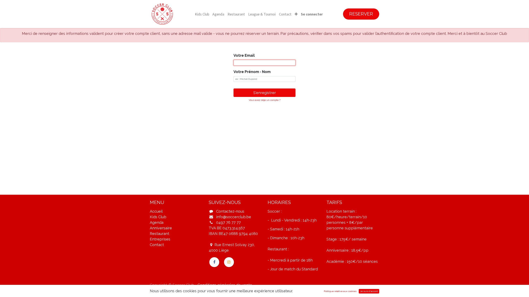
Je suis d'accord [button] (369, 291)
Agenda (156, 222)
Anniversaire (161, 228)
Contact (157, 245)
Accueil (156, 211)
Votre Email (244, 55)
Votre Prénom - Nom (252, 72)
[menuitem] (202, 14)
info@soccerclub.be (233, 217)
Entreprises (160, 239)
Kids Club (158, 217)
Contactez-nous (230, 211)
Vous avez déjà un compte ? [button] (264, 100)
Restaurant (159, 233)
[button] (296, 14)
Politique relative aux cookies (340, 291)
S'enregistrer (264, 93)
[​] (214, 262)
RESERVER (361, 13)
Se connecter (312, 14)
